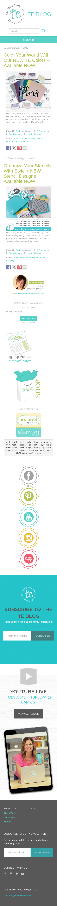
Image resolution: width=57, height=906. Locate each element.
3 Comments (43, 131)
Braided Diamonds (22, 257)
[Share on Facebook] (8, 148)
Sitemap (8, 821)
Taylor (19, 131)
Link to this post (34, 134)
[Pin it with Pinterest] (19, 148)
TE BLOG (39, 14)
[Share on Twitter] (14, 148)
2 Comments (43, 250)
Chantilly (10, 260)
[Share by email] (25, 148)
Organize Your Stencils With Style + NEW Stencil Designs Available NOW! (27, 173)
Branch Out (19, 138)
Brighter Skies (38, 257)
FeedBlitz (33, 323)
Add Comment (15, 134)
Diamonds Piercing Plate (17, 141)
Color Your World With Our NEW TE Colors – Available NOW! (27, 60)
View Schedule (28, 713)
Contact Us (9, 817)
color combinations (34, 138)
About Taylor (10, 813)
